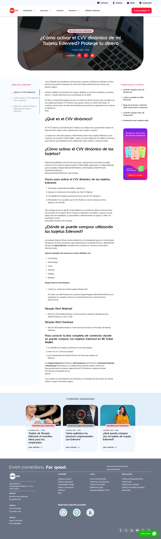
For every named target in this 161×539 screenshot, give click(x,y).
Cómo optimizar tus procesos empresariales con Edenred (79, 436)
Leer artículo (33, 447)
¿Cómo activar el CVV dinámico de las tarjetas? (26, 99)
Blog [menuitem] (60, 493)
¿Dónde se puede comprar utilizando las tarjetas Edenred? (25, 108)
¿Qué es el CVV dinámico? (24, 92)
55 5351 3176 (16, 511)
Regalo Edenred (55, 363)
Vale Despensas (79, 363)
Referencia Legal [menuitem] (96, 487)
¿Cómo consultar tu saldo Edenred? (133, 98)
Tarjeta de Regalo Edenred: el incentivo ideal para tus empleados (40, 438)
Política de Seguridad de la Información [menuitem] (132, 480)
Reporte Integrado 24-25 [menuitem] (100, 490)
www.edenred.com (113, 469)
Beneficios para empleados (80, 31)
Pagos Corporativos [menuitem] (66, 487)
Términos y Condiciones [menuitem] (99, 482)
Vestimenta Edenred (105, 363)
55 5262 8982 (16, 523)
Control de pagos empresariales (80, 426)
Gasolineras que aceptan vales (136, 120)
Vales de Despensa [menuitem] (65, 482)
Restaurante (51, 366)
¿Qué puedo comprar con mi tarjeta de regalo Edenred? (117, 436)
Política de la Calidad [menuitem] (130, 484)
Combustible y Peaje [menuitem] (66, 484)
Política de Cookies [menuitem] (97, 484)
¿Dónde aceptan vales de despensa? (133, 91)
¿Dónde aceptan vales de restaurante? (133, 114)
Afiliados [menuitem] (61, 490)
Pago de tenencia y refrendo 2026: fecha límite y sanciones (135, 106)
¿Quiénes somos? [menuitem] (65, 479)
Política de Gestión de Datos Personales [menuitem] (133, 488)
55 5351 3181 (16, 499)
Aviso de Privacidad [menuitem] (98, 479)
